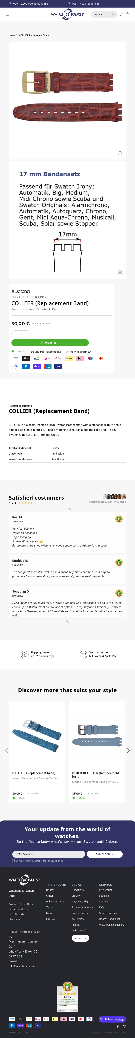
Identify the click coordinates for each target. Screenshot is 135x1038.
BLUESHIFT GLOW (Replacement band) (95, 774)
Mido (49, 913)
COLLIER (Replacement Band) (34, 35)
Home (12, 35)
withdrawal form (81, 930)
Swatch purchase (108, 913)
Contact (103, 901)
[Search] (113, 14)
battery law (78, 919)
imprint (76, 924)
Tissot (49, 907)
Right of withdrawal (82, 907)
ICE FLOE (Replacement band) (33, 773)
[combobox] (104, 14)
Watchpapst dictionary (111, 924)
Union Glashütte (55, 901)
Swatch (50, 890)
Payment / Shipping (82, 901)
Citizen (50, 895)
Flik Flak (50, 919)
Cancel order (80, 938)
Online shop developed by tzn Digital (108, 1032)
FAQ (101, 907)
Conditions (78, 890)
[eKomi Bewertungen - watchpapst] (67, 997)
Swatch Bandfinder (109, 919)
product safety (80, 913)
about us (104, 895)
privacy (76, 895)
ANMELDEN (103, 854)
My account (105, 890)
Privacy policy (53, 861)
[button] (127, 14)
